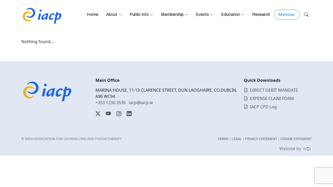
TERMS (223, 138)
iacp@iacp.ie (141, 102)
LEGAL (237, 138)
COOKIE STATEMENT (296, 138)
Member (286, 14)
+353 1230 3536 (110, 102)
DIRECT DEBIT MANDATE (274, 90)
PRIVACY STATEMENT (261, 138)
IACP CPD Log (263, 107)
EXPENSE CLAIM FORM (272, 98)
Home (92, 14)
